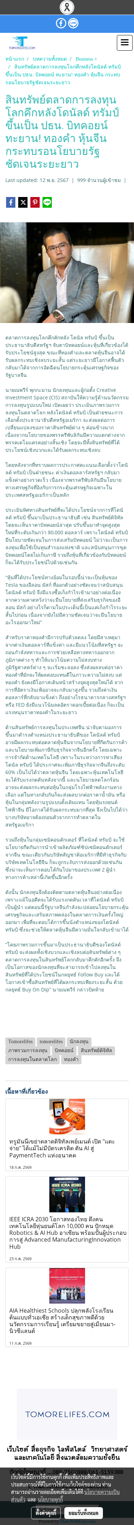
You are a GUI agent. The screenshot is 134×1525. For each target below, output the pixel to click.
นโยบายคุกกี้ (50, 1499)
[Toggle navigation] (125, 43)
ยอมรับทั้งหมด (84, 1513)
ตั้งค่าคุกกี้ (46, 1513)
